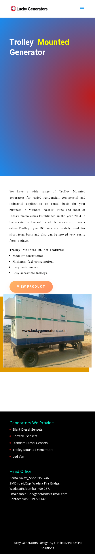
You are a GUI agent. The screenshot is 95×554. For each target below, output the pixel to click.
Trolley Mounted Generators (33, 450)
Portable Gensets (25, 436)
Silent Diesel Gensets (28, 429)
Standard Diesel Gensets (30, 443)
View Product (31, 286)
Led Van (18, 456)
